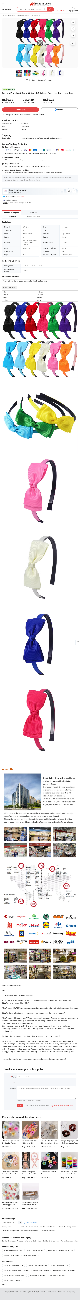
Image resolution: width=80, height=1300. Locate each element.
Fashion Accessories (23, 15)
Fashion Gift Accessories (41, 1270)
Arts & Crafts (11, 15)
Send (20, 1105)
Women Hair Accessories (38, 1275)
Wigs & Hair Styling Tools (67, 1227)
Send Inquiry (20, 110)
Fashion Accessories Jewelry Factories (16, 1270)
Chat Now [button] (60, 110)
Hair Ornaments (35, 15)
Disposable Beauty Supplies (11, 1231)
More (4, 1284)
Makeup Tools (6, 1227)
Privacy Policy (71, 1292)
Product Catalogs (31, 1222)
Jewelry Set (51, 1250)
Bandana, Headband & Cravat (13, 1250)
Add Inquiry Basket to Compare (40, 80)
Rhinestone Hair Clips (66, 1250)
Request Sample (38, 114)
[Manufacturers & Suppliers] (40, 4)
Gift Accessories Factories (59, 1265)
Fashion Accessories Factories (13, 1265)
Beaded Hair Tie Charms (31, 1255)
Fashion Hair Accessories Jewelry (14, 1275)
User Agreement (51, 1292)
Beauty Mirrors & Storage (48, 1227)
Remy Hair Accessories (57, 1275)
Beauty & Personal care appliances (32, 1231)
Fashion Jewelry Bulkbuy (12, 1280)
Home (4, 15)
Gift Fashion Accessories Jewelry (64, 1270)
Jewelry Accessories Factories (37, 1265)
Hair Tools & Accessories (35, 1250)
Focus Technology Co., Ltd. (26, 1292)
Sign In (5, 203)
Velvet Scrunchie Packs (11, 1255)
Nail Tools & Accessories (29, 1227)
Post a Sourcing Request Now (62, 1105)
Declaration (61, 1292)
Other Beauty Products (47, 1231)
